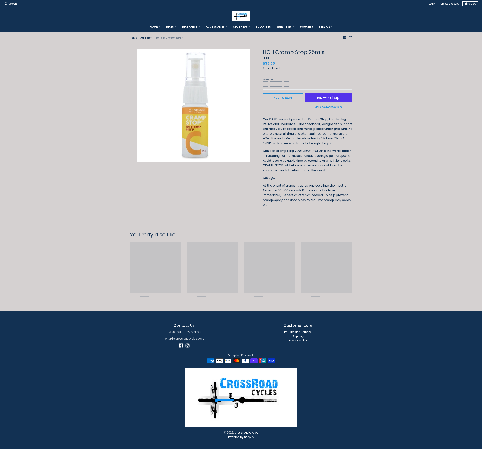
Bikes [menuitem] (170, 26)
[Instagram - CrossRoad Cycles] (350, 37)
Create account (449, 3)
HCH (266, 58)
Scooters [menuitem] (263, 26)
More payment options (328, 107)
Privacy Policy (298, 340)
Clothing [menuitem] (240, 26)
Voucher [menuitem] (306, 26)
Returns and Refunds (298, 332)
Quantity (269, 79)
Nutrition (146, 37)
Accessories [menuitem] (215, 26)
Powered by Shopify (241, 437)
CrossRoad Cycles (246, 432)
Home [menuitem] (154, 26)
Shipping (298, 336)
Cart (472, 3)
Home (133, 37)
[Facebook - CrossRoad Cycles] (344, 37)
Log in (432, 3)
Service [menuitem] (324, 26)
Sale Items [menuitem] (284, 26)
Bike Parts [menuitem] (190, 26)
